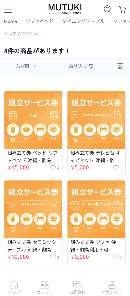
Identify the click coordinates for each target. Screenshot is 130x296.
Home (10, 21)
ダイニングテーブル (83, 21)
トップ (10, 34)
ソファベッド (40, 21)
